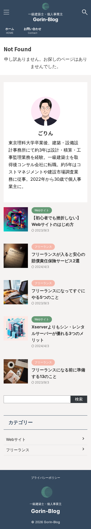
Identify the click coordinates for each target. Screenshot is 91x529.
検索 (79, 399)
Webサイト (16, 439)
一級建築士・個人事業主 (46, 504)
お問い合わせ (32, 30)
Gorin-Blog (45, 19)
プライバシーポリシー (45, 477)
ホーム (9, 30)
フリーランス (17, 449)
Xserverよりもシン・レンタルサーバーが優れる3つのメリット (58, 333)
